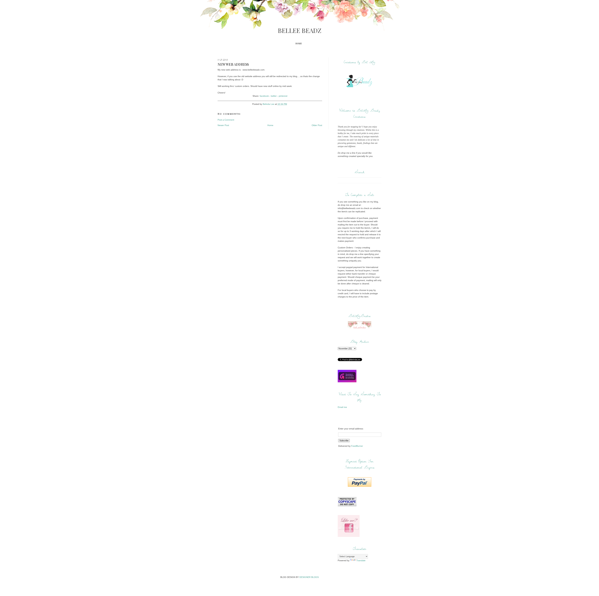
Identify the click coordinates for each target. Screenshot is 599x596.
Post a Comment (226, 120)
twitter (274, 96)
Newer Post (223, 125)
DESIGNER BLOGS (309, 577)
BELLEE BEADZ (299, 30)
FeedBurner (357, 446)
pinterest (283, 96)
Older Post (317, 125)
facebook (264, 96)
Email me (342, 407)
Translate (360, 560)
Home (298, 43)
